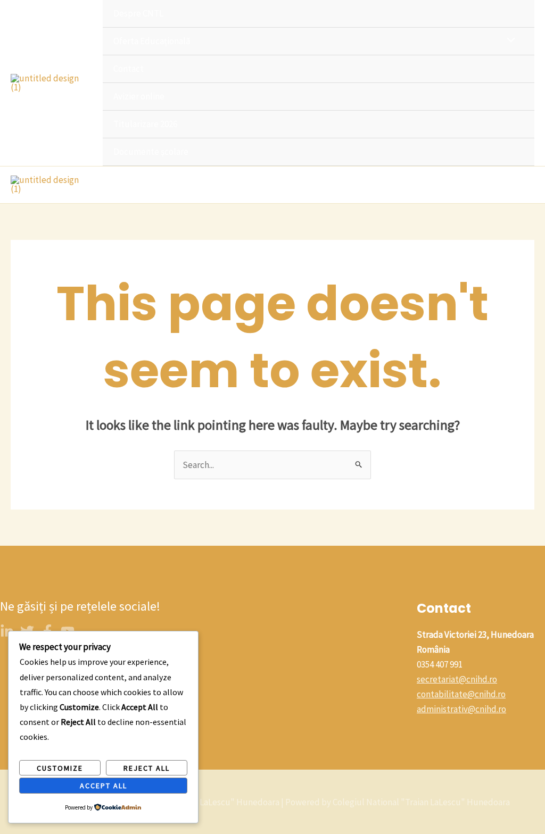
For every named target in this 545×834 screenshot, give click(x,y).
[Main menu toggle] (522, 184)
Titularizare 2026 (145, 124)
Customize (60, 768)
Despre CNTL (138, 13)
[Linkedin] (7, 631)
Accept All (103, 785)
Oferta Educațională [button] (152, 41)
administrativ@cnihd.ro (461, 709)
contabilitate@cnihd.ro (461, 694)
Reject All (146, 768)
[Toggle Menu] (508, 40)
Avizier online (138, 96)
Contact (128, 68)
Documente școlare (150, 151)
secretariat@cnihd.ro (457, 679)
